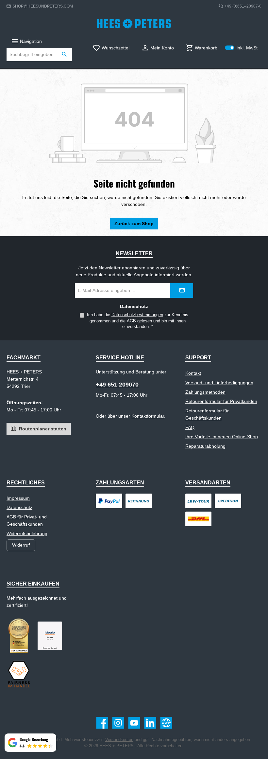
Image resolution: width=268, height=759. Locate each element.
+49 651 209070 (117, 384)
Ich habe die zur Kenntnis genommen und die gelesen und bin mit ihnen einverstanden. (137, 321)
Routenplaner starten (42, 428)
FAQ (189, 427)
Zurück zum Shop (134, 223)
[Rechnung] (139, 501)
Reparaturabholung (205, 446)
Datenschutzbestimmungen (137, 315)
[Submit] (181, 290)
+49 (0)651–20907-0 (243, 6)
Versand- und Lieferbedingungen (219, 382)
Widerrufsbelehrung (27, 533)
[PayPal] (109, 501)
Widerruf (21, 545)
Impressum (18, 498)
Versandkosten (119, 739)
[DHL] (198, 519)
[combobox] (32, 54)
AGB (131, 321)
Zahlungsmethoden (205, 392)
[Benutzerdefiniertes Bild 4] (19, 674)
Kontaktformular (147, 416)
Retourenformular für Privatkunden (221, 401)
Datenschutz (19, 507)
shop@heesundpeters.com (42, 6)
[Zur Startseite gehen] (134, 23)
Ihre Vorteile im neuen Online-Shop (221, 436)
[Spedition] (228, 501)
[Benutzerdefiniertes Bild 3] (50, 636)
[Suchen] (64, 54)
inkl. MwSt (241, 48)
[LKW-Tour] (198, 501)
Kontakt (193, 373)
